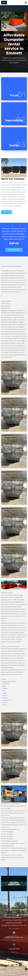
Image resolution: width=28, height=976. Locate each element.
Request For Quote (14, 250)
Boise (4, 679)
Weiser (5, 705)
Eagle (4, 686)
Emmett (5, 695)
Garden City (6, 684)
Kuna (4, 691)
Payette (5, 702)
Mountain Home (7, 700)
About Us (6, 212)
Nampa (4, 693)
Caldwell (5, 698)
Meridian (5, 688)
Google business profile (9, 681)
